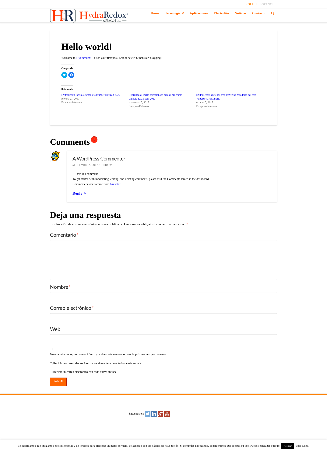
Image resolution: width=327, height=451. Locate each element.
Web (55, 329)
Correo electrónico (72, 308)
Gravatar (115, 184)
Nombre (60, 287)
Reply (77, 193)
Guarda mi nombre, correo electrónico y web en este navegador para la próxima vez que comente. (108, 354)
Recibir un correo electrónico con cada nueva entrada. (85, 371)
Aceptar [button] (288, 445)
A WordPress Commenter (98, 158)
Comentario (64, 235)
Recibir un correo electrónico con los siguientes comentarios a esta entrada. (97, 363)
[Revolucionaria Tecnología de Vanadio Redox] (89, 16)
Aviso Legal (302, 445)
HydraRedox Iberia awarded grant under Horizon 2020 (90, 94)
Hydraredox (83, 57)
